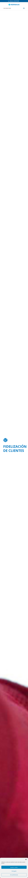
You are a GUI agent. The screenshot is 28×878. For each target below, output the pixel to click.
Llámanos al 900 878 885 (14, 1)
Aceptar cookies (14, 867)
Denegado (14, 871)
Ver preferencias (14, 874)
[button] (26, 859)
